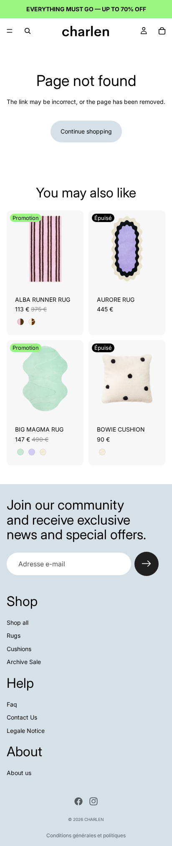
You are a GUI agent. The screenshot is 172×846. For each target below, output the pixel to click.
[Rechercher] (27, 31)
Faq (12, 703)
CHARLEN (94, 819)
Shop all (17, 622)
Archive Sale (24, 661)
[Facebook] (78, 801)
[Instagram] (94, 801)
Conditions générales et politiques (86, 835)
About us (19, 772)
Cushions (19, 648)
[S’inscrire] (146, 564)
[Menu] (9, 30)
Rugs (13, 635)
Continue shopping (86, 131)
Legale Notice (26, 730)
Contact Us (22, 717)
